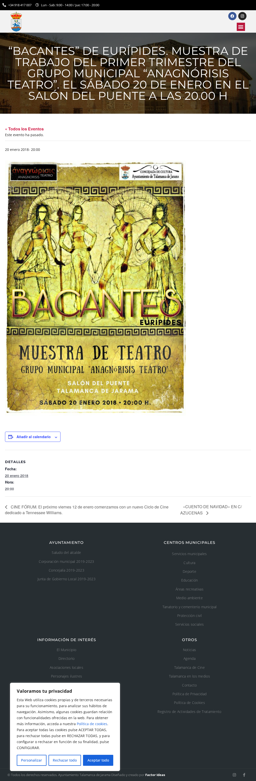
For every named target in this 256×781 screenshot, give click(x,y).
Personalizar (31, 760)
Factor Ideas (155, 775)
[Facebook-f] (244, 775)
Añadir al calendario (33, 436)
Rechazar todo (65, 760)
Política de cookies (92, 723)
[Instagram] (234, 775)
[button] (241, 27)
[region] (65, 727)
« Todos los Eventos (24, 129)
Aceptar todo (98, 760)
